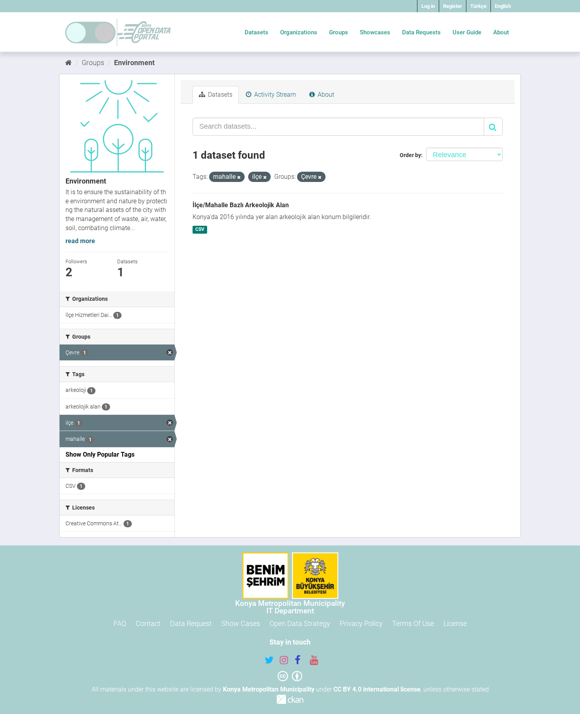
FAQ (120, 623)
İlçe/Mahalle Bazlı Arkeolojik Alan (241, 205)
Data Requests (421, 32)
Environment (134, 62)
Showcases (375, 32)
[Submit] (493, 127)
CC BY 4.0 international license (377, 689)
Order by (410, 155)
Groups (338, 32)
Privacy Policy (361, 623)
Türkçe (478, 6)
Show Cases (240, 623)
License (455, 623)
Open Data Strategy (299, 623)
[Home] (68, 62)
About (501, 32)
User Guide (467, 32)
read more (80, 241)
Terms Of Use (413, 623)
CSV (199, 229)
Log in (428, 6)
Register (452, 6)
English (503, 6)
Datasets (256, 32)
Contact (148, 623)
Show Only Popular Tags (100, 454)
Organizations (298, 32)
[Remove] (239, 177)
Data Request (191, 623)
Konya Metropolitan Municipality (268, 689)
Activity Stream (274, 94)
